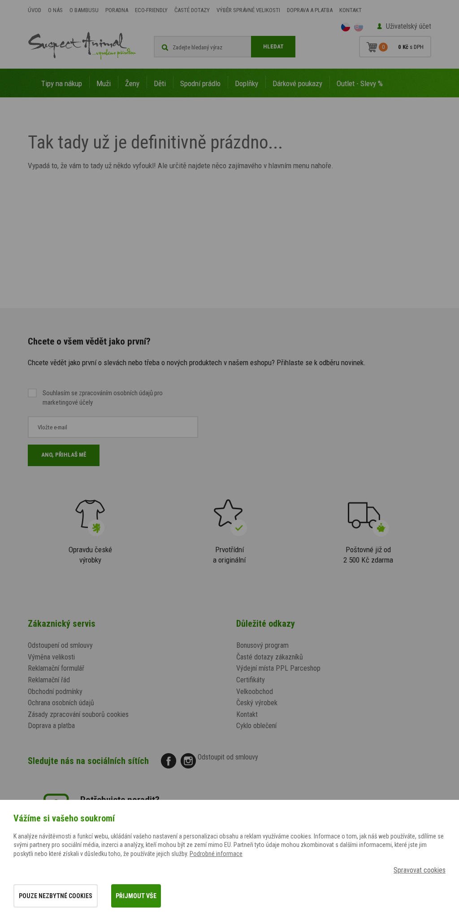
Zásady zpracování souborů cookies (78, 714)
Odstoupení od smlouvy (60, 645)
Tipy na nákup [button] (61, 83)
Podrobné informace (216, 853)
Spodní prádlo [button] (200, 83)
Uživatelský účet (408, 26)
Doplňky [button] (246, 83)
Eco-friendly (151, 10)
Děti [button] (160, 83)
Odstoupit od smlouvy (228, 757)
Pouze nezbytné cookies (55, 895)
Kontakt (350, 10)
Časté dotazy (192, 10)
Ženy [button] (132, 83)
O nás (55, 10)
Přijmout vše (136, 895)
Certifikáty (250, 680)
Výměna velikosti (51, 657)
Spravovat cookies (420, 870)
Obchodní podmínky (55, 691)
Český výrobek (256, 702)
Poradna (116, 10)
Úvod (34, 10)
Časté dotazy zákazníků (269, 657)
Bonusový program (262, 645)
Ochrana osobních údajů (61, 702)
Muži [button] (103, 83)
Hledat (273, 46)
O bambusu (84, 10)
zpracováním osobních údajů (116, 393)
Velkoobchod (254, 691)
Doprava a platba (310, 10)
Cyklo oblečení (256, 725)
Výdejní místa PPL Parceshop (278, 668)
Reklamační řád (49, 680)
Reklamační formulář (56, 668)
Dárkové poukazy (297, 83)
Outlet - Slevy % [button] (360, 83)
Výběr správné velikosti (248, 10)
